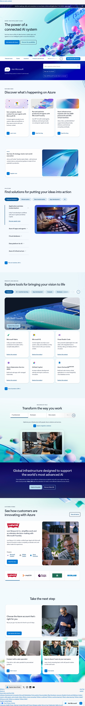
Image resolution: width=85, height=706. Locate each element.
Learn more (67, 6)
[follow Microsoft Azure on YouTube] (34, 687)
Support (81, 691)
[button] (12, 576)
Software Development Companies (9, 695)
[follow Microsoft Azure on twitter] (24, 687)
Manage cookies (37, 705)
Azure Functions (35, 555)
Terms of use (45, 705)
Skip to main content (6, 1)
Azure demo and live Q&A (7, 693)
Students (64, 695)
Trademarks (52, 705)
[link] (8, 59)
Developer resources (56, 695)
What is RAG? (23, 699)
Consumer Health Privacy (7, 705)
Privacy (30, 705)
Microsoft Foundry (12, 555)
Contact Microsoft (23, 705)
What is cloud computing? (30, 697)
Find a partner (35, 695)
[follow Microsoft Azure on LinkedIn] (30, 687)
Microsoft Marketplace (25, 695)
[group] (42, 543)
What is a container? (14, 699)
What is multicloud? (42, 697)
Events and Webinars (72, 695)
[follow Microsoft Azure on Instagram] (27, 687)
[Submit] (78, 66)
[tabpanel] (42, 231)
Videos (20, 697)
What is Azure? (4, 689)
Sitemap (16, 705)
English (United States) (6, 701)
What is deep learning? (68, 697)
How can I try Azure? (49, 71)
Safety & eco (58, 705)
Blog (49, 695)
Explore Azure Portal (14, 687)
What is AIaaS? (79, 697)
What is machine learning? (55, 697)
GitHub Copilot (24, 555)
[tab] (12, 199)
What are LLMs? (4, 699)
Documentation (43, 695)
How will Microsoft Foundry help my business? (55, 76)
